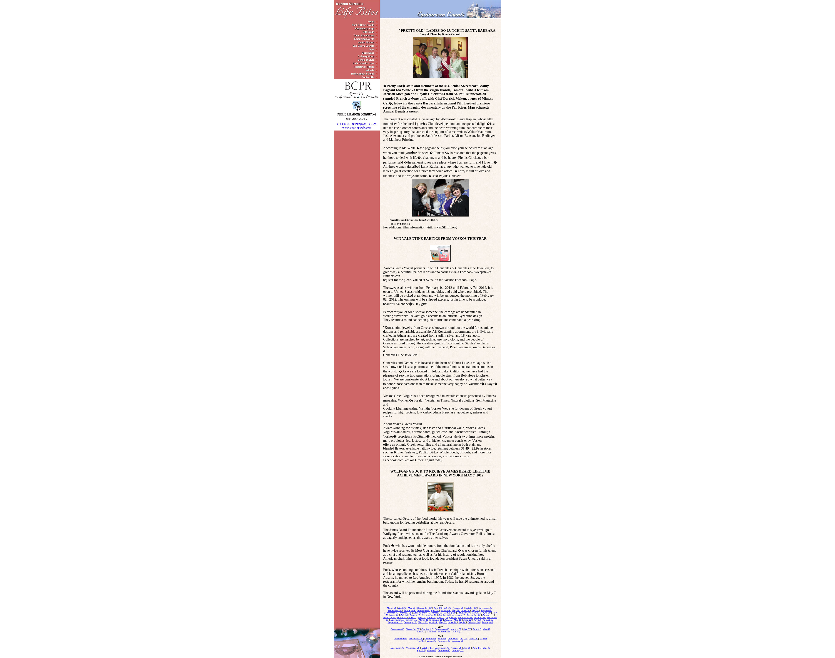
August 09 (486, 610)
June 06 (473, 638)
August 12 (488, 620)
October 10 (444, 615)
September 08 (424, 608)
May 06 (483, 638)
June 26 (452, 622)
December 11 (397, 620)
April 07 (421, 631)
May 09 (456, 610)
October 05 (427, 648)
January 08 (487, 622)
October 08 (471, 608)
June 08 (438, 608)
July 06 (463, 638)
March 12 (424, 620)
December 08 (395, 610)
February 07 (444, 631)
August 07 (456, 629)
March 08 (392, 608)
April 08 (402, 608)
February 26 (410, 622)
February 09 (423, 610)
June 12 (467, 620)
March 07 (431, 631)
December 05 (397, 648)
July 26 (462, 622)
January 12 (412, 620)
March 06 (431, 641)
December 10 (474, 615)
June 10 (394, 615)
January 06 (457, 641)
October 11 (480, 617)
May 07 (486, 629)
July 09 (475, 610)
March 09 (446, 610)
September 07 (442, 629)
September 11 (465, 617)
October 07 (427, 629)
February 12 (436, 620)
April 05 (421, 650)
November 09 (420, 613)
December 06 (400, 638)
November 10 (459, 615)
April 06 (421, 641)
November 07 (412, 629)
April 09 (435, 610)
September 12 (394, 622)
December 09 (436, 613)
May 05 (486, 648)
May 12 (458, 620)
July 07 (467, 629)
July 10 (404, 615)
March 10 (477, 613)
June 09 (465, 610)
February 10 (464, 613)
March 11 (402, 617)
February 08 (474, 622)
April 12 (448, 620)
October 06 (430, 638)
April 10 (487, 613)
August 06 (453, 638)
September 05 (442, 648)
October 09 (406, 613)
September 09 (391, 613)
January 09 (410, 610)
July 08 (448, 608)
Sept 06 (442, 638)
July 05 (467, 648)
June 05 (477, 648)
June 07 (477, 629)
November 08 (486, 608)
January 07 (457, 631)
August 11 (451, 617)
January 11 (488, 615)
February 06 (444, 641)
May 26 (443, 622)
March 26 (423, 622)
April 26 (433, 622)
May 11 (422, 617)
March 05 (431, 650)
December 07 (397, 629)
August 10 (415, 615)
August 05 (456, 648)
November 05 (412, 648)
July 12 (477, 620)
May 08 (412, 608)
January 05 (457, 650)
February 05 (444, 650)
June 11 (431, 617)
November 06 (416, 638)
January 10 (450, 613)
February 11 (389, 617)
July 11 (440, 617)
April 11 (412, 617)
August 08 (458, 608)
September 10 (429, 615)
